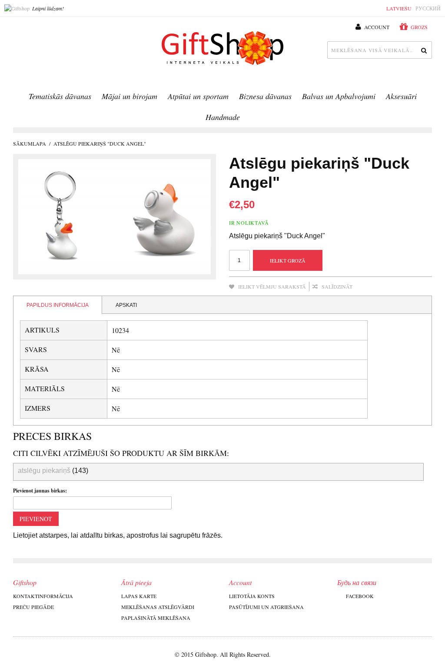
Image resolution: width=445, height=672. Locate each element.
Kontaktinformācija (43, 595)
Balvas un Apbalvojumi (338, 96)
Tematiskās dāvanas (60, 96)
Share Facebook (388, 287)
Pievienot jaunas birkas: (40, 490)
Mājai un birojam (129, 96)
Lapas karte (138, 595)
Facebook (360, 595)
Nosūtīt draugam (370, 287)
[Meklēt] (423, 50)
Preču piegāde (33, 606)
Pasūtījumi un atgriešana (266, 606)
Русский (428, 8)
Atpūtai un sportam (198, 96)
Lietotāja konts (252, 595)
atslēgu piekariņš (44, 470)
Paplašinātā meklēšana (155, 617)
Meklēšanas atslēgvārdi (157, 606)
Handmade (223, 117)
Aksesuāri (401, 96)
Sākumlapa (29, 143)
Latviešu (399, 8)
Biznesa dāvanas (265, 96)
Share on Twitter (405, 287)
